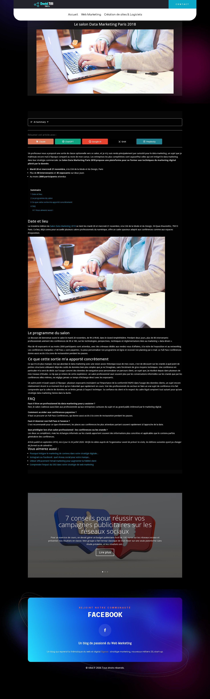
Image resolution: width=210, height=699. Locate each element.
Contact (182, 4)
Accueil (73, 15)
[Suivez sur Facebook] (105, 630)
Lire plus (105, 552)
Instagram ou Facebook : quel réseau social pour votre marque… (60, 457)
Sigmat (104, 652)
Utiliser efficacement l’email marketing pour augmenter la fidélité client (63, 460)
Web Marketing (91, 15)
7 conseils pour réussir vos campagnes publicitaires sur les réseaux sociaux (105, 525)
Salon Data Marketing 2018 (63, 226)
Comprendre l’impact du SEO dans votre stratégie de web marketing (62, 464)
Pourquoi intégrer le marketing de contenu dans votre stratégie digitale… (64, 453)
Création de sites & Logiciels (123, 15)
